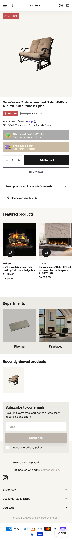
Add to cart (46, 160)
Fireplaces (55, 346)
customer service (48, 470)
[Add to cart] (10, 252)
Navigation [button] (4, 5)
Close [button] (36, 489)
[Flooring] (19, 325)
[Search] (11, 5)
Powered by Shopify (47, 517)
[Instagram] (5, 477)
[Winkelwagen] (67, 5)
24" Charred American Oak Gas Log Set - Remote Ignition (19, 268)
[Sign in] (61, 5)
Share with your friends (24, 197)
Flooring (19, 346)
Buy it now (36, 172)
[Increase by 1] (18, 160)
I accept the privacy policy (26, 447)
